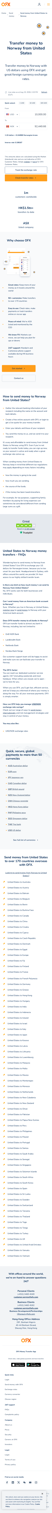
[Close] (42, 1493)
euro (12, 771)
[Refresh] (6, 92)
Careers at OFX (11, 1439)
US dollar (14, 830)
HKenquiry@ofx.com (26, 1314)
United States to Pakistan (18, 1114)
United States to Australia (18, 882)
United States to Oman (17, 1109)
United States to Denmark (18, 944)
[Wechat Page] (24, 1482)
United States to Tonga (17, 1228)
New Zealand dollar (19, 795)
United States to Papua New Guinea (23, 1120)
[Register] (39, 4)
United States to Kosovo (18, 1040)
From (7, 108)
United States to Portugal (18, 1142)
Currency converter (12, 1394)
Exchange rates (11, 1389)
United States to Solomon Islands (22, 1171)
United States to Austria (18, 887)
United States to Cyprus (18, 932)
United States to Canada (18, 915)
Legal (7, 1455)
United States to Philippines (19, 1131)
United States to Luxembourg (20, 1057)
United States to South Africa (20, 1177)
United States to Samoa (17, 1148)
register (27, 162)
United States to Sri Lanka (18, 1194)
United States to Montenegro (20, 1080)
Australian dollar (18, 765)
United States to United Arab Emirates (24, 1244)
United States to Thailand (18, 1216)
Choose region (10, 1399)
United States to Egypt (17, 949)
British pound (16, 789)
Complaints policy (12, 1414)
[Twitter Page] (18, 1482)
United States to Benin (17, 904)
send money (22, 610)
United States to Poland (17, 1137)
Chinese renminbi (18, 801)
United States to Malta (17, 1068)
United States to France (17, 972)
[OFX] (5, 4)
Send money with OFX (14, 1384)
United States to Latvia (17, 1046)
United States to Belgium (18, 899)
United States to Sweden (18, 1199)
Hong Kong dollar (18, 806)
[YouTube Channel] (30, 1482)
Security (8, 1434)
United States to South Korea (20, 1183)
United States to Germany (18, 984)
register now (8, 610)
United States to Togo (17, 1222)
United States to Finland (18, 966)
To (6, 120)
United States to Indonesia (19, 1012)
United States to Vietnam (18, 1256)
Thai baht (14, 824)
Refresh (44, 92)
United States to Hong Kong (19, 995)
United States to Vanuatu (18, 1250)
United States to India (16, 1006)
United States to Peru (16, 1125)
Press (7, 1430)
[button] (22, 103)
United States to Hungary (18, 1001)
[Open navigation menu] (48, 4)
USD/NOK (36, 704)
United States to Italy (16, 1029)
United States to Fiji (16, 960)
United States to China (17, 921)
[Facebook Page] (7, 1482)
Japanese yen (15, 777)
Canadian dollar (17, 783)
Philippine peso (17, 812)
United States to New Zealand (20, 1103)
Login (7, 1379)
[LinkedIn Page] (13, 1482)
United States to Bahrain (18, 893)
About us (8, 1425)
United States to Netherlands (20, 1092)
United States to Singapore (19, 1165)
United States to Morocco (18, 1086)
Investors (8, 1444)
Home (3, 13)
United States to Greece (18, 990)
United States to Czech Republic (21, 938)
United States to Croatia (18, 927)
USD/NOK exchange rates (17, 731)
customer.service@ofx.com (26, 1297)
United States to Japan (17, 1034)
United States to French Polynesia (22, 978)
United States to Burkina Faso (20, 910)
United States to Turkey (17, 1233)
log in (35, 162)
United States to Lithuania (18, 1051)
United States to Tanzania (18, 1211)
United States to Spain (17, 1188)
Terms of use (10, 1460)
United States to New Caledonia (21, 1097)
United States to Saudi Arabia (20, 1153)
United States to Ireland (17, 1018)
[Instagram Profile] (36, 1482)
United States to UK (16, 1239)
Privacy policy (10, 1464)
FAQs (7, 1409)
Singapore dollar (17, 818)
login (44, 419)
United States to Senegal (18, 1159)
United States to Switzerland (20, 1205)
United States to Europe (18, 955)
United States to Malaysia (18, 1063)
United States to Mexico (18, 1075)
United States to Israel (17, 1023)
